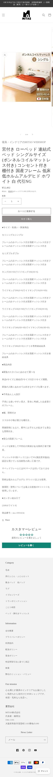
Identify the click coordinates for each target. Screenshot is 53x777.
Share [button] (7, 520)
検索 (7, 668)
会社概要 (9, 631)
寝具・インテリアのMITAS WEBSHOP (28, 772)
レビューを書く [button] (26, 545)
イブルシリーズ (12, 595)
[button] (3, 15)
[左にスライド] (21, 134)
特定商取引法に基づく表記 (17, 662)
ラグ (7, 589)
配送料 (10, 191)
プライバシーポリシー (15, 637)
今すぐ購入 (26, 219)
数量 (4, 196)
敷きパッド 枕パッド (15, 582)
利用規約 (9, 643)
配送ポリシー (11, 649)
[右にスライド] (32, 134)
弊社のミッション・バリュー (18, 674)
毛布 (7, 570)
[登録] (44, 740)
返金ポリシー (11, 656)
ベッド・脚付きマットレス (17, 613)
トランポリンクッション (16, 601)
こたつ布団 (10, 607)
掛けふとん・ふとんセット (17, 576)
